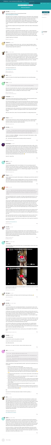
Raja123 (8, 228)
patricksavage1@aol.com (13, 221)
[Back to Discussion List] (1, 1)
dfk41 (9, 85)
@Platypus (16, 135)
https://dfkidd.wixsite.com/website (11, 69)
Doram (9, 190)
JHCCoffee (8, 163)
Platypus (9, 130)
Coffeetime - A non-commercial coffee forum (12, 1)
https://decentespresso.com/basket (12, 14)
